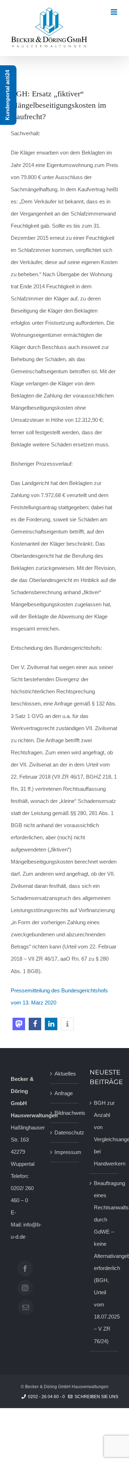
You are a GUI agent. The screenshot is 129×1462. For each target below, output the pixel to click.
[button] (19, 1024)
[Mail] (26, 1307)
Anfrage (63, 1093)
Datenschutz (64, 1132)
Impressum (64, 1152)
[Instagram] (25, 1288)
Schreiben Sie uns (95, 1396)
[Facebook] (25, 1268)
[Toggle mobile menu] (114, 12)
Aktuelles (64, 1074)
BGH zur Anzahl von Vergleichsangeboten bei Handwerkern (104, 1133)
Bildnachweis (64, 1113)
